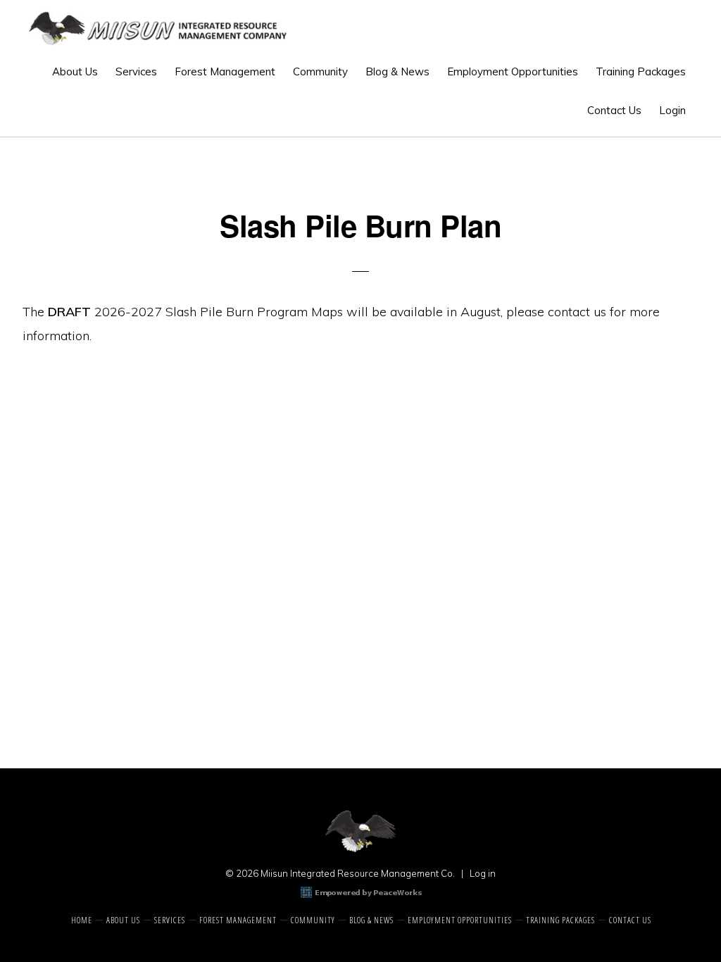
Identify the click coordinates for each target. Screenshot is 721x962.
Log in (483, 873)
